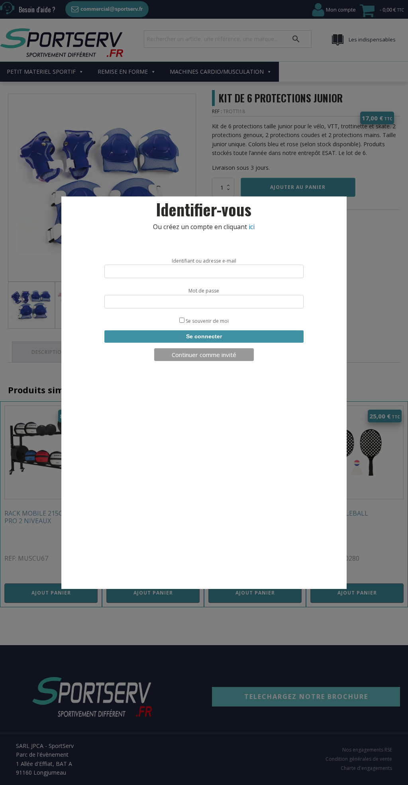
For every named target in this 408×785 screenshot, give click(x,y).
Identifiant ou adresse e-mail (204, 260)
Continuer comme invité (204, 355)
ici (252, 226)
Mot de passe (203, 290)
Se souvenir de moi (206, 321)
